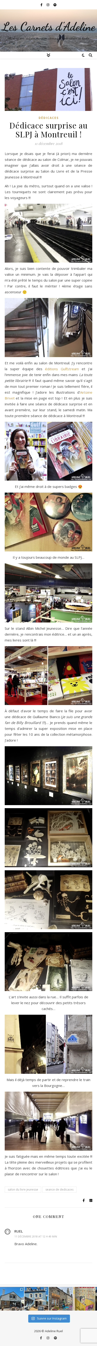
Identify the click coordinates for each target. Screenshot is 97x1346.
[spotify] (55, 5)
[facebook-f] (41, 5)
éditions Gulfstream (62, 368)
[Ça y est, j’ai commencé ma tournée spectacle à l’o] (61, 1299)
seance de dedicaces (59, 1189)
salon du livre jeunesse (23, 1189)
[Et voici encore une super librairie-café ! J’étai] (12, 1299)
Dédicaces (49, 118)
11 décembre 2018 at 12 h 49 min (35, 1236)
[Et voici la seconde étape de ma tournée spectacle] (36, 1299)
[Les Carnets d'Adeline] (48, 30)
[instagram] (48, 5)
